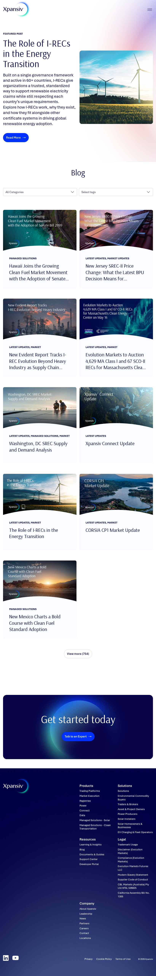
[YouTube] (15, 958)
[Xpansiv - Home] (13, 9)
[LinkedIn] (6, 958)
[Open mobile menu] (149, 9)
